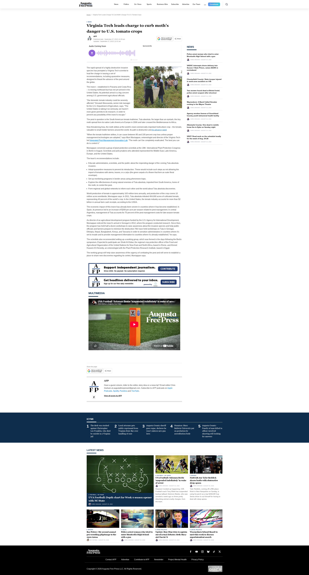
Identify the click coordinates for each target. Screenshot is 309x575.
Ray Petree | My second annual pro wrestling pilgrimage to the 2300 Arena (101, 534)
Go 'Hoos (101, 494)
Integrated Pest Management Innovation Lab (109, 140)
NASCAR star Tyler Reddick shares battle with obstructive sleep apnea (204, 480)
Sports (149, 4)
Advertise (185, 4)
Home (89, 15)
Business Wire (162, 4)
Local (124, 529)
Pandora (123, 391)
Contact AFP (110, 560)
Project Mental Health (177, 560)
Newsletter (158, 560)
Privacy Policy (197, 560)
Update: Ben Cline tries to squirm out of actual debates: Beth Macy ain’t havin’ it (171, 534)
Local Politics (196, 529)
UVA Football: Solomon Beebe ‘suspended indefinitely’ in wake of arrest (170, 480)
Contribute (214, 4)
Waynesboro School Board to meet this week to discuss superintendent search (204, 534)
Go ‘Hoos (137, 4)
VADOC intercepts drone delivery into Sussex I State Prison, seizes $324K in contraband (202, 68)
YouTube (135, 391)
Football (93, 494)
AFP (106, 380)
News (116, 4)
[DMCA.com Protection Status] (215, 569)
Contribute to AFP (141, 560)
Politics (126, 4)
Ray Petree (93, 540)
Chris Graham (195, 59)
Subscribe (175, 4)
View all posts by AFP (113, 396)
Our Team (196, 4)
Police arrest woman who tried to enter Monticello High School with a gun (137, 534)
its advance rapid (159, 130)
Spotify (116, 391)
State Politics (162, 529)
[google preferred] (165, 38)
